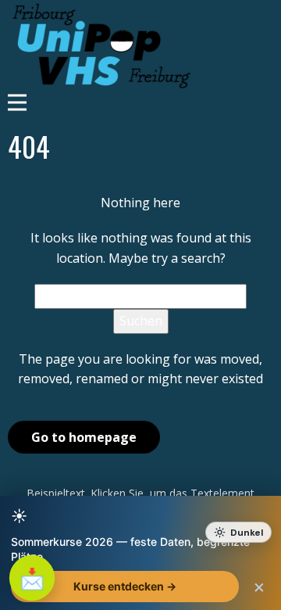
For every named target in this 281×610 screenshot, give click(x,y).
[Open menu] (140, 102)
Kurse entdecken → (124, 586)
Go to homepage (84, 437)
